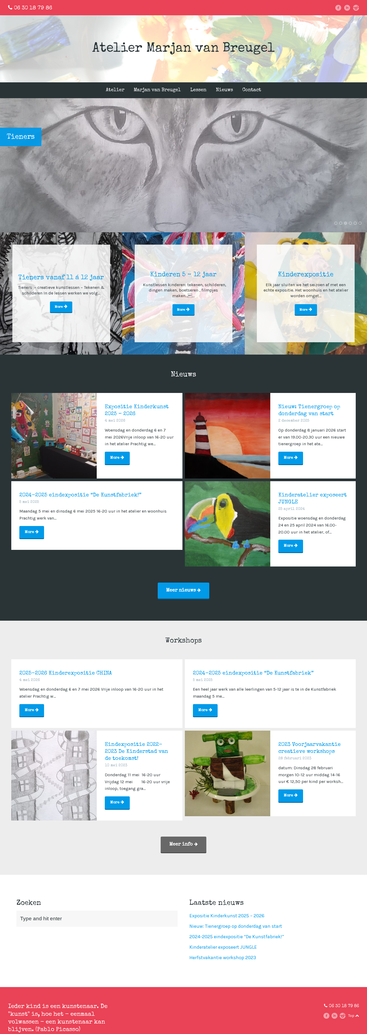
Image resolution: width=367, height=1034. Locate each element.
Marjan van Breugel (157, 90)
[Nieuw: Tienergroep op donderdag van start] (227, 435)
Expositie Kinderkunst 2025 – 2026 (226, 916)
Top (351, 1015)
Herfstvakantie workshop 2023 (222, 958)
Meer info (182, 844)
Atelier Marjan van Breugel (183, 48)
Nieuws (224, 90)
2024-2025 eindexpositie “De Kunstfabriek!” (236, 937)
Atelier (115, 90)
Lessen (198, 90)
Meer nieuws (181, 590)
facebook (328, 1015)
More (59, 307)
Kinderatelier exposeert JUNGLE (223, 947)
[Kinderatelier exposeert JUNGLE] (227, 523)
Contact (251, 90)
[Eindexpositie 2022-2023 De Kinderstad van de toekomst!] (54, 773)
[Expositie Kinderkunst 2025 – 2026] (54, 435)
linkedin (336, 1015)
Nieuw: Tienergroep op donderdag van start (235, 926)
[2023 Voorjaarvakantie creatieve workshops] (227, 773)
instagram (345, 1015)
